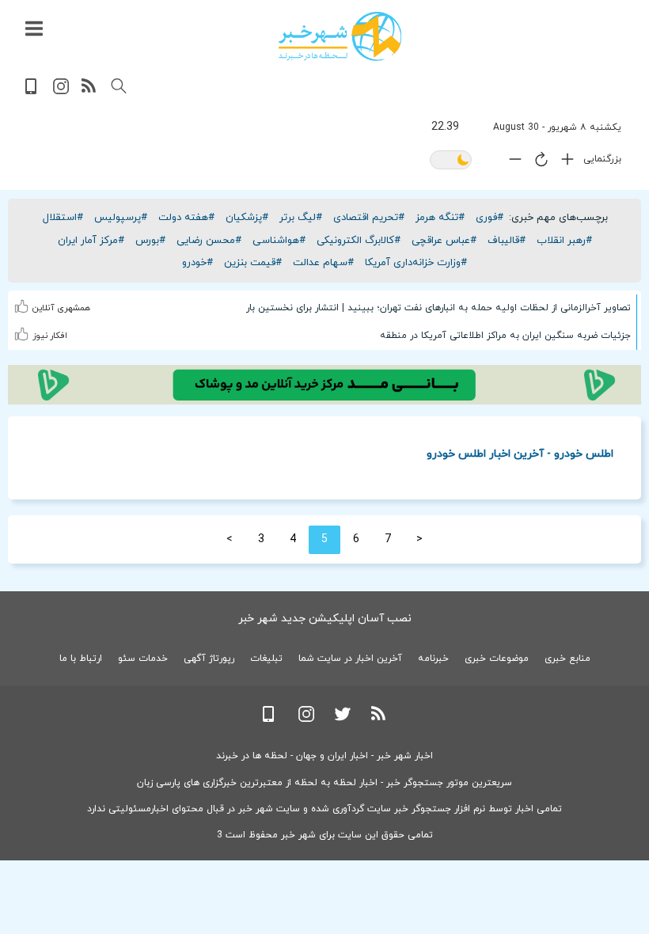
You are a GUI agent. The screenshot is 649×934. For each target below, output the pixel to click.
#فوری (489, 218)
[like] (23, 304)
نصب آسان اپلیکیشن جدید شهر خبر (325, 618)
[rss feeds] (89, 91)
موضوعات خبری (497, 658)
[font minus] (511, 162)
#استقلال (63, 218)
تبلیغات (266, 658)
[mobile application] (32, 91)
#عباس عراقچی (444, 241)
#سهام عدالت (323, 263)
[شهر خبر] (340, 36)
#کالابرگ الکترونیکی (358, 241)
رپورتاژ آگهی (209, 658)
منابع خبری (567, 658)
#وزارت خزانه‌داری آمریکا (416, 263)
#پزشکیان (247, 218)
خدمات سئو (143, 658)
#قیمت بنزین (253, 263)
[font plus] (563, 162)
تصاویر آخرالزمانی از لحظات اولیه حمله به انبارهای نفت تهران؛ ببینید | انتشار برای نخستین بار (438, 308)
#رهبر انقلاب (564, 241)
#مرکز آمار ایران (91, 241)
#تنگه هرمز (440, 218)
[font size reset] (537, 162)
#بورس (150, 241)
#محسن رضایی (208, 241)
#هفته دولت (186, 218)
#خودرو (197, 263)
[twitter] (343, 719)
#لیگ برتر (300, 218)
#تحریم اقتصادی (368, 218)
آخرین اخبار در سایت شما (350, 658)
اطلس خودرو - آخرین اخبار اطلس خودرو (520, 453)
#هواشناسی (279, 241)
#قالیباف (507, 241)
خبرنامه (433, 658)
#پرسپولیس (120, 218)
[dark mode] (450, 161)
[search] (118, 86)
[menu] (34, 29)
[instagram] (61, 91)
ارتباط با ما (80, 658)
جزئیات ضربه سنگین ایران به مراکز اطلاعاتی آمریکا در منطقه (505, 335)
